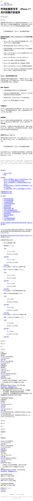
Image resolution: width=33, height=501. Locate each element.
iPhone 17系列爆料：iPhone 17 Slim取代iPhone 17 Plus (18, 179)
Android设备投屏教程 (9, 218)
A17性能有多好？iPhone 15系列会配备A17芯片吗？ (17, 188)
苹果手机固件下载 (9, 208)
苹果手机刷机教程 (9, 198)
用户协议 (3, 224)
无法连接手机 (7, 205)
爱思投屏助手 (7, 213)
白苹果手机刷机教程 (9, 203)
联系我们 (8, 222)
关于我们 (3, 222)
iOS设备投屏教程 (8, 202)
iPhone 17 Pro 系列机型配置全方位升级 (14, 181)
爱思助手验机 (7, 207)
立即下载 (6, 256)
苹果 (5, 174)
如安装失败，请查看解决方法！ (9, 387)
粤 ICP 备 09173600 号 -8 (23, 235)
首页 (2, 5)
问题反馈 (13, 222)
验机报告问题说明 (9, 215)
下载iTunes (29, 222)
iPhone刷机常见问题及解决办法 (12, 211)
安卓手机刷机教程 (9, 200)
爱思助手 (6, 216)
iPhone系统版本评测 (9, 219)
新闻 (5, 5)
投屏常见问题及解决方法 (10, 210)
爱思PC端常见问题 (21, 222)
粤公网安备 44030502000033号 (9, 235)
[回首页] (2, 3)
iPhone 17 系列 (7, 173)
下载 (5, 248)
